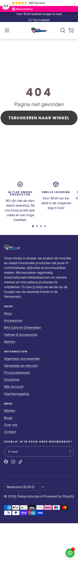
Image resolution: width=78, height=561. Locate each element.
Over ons (10, 425)
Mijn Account (13, 387)
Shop (8, 313)
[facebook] (6, 462)
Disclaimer (12, 380)
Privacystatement (17, 373)
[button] (7, 30)
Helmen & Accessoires (20, 335)
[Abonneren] (70, 451)
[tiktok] (20, 462)
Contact (10, 432)
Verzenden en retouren (21, 366)
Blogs (8, 418)
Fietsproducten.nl (30, 496)
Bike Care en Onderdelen (22, 327)
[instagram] (13, 462)
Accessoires (13, 320)
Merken (9, 342)
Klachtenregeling (16, 394)
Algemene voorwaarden (22, 359)
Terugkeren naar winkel (38, 118)
